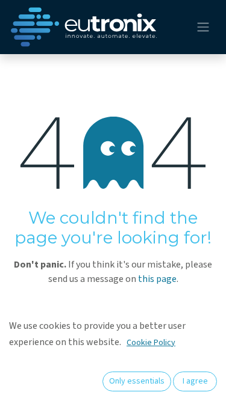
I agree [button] (195, 381)
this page (157, 279)
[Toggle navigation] (203, 27)
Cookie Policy (151, 343)
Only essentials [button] (137, 381)
